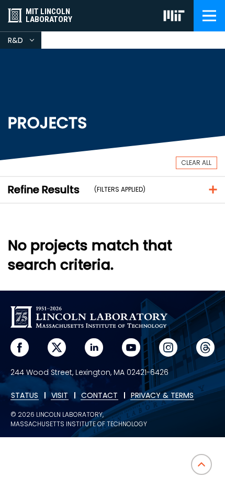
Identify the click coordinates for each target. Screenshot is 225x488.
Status (24, 396)
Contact (99, 396)
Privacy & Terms (162, 396)
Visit (59, 396)
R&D (24, 42)
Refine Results (44, 189)
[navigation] (209, 15)
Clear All (196, 162)
